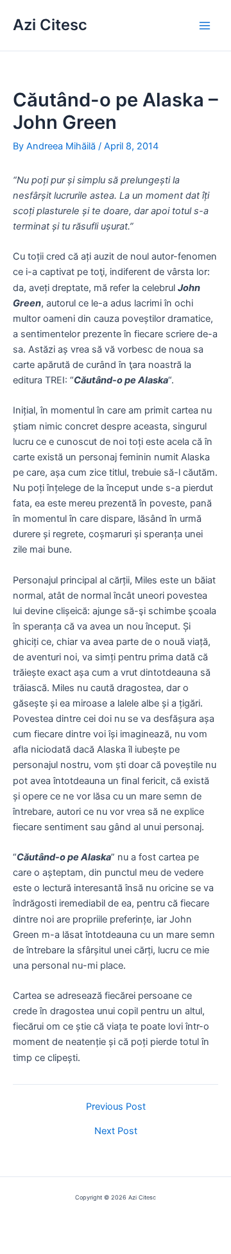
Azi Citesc (50, 24)
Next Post (115, 1131)
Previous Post (116, 1107)
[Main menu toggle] (204, 25)
